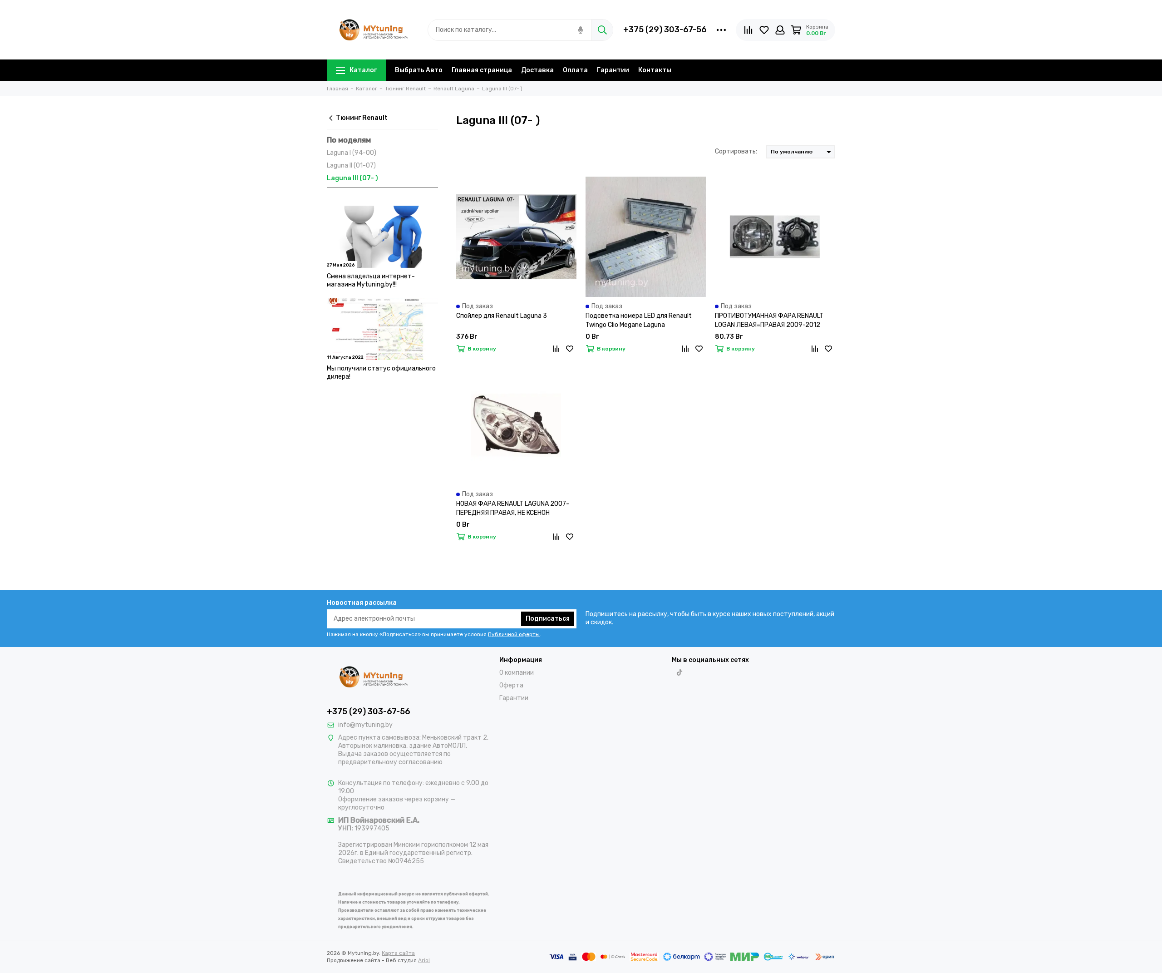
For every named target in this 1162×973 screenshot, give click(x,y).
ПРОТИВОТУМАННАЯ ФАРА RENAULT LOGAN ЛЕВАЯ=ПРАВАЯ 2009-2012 (769, 320)
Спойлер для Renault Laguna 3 (501, 316)
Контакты (654, 70)
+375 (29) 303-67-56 (665, 30)
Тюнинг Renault (362, 118)
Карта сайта (398, 953)
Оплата (575, 70)
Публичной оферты (514, 634)
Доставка (537, 70)
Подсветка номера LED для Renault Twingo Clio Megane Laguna (639, 320)
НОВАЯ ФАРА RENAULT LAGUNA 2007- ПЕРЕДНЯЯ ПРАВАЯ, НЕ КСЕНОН (512, 508)
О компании (516, 673)
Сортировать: (736, 151)
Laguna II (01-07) (351, 165)
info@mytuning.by (365, 725)
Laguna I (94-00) (351, 153)
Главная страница (482, 70)
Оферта (511, 685)
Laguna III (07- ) (352, 178)
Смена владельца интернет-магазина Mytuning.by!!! (371, 280)
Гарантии (613, 70)
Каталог (363, 70)
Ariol (424, 960)
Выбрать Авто (419, 70)
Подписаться (548, 618)
